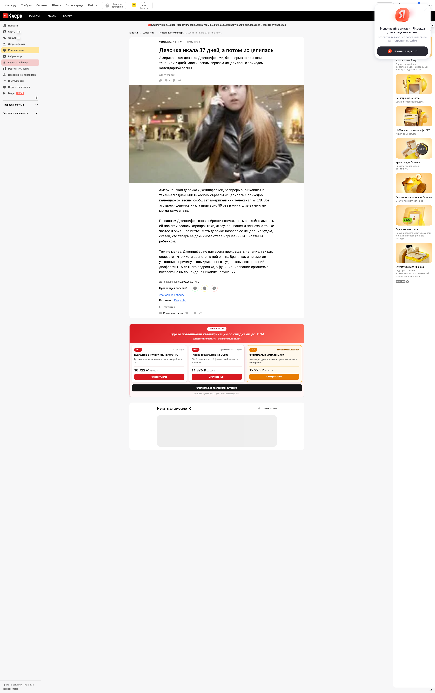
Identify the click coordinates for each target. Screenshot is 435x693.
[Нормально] (204, 288)
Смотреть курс (159, 377)
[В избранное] (174, 80)
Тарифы (51, 16)
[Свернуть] (431, 690)
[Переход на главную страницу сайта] (12, 16)
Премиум (34, 16)
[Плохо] (214, 288)
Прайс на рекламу (12, 684)
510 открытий (167, 307)
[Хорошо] (195, 288)
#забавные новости (171, 295)
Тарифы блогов (10, 689)
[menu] (22, 59)
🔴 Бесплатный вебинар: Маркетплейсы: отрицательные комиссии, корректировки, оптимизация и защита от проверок (217, 25)
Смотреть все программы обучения (216, 387)
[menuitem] (20, 26)
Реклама (29, 684)
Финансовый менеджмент (266, 355)
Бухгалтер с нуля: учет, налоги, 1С (156, 354)
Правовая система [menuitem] (13, 104)
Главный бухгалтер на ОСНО (210, 354)
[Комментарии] (160, 80)
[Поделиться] (179, 80)
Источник (165, 300)
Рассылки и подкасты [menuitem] (15, 113)
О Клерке (66, 16)
